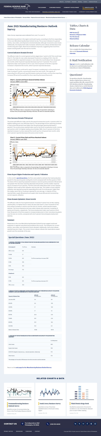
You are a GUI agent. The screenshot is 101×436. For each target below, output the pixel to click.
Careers (85, 1)
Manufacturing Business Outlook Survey (55, 17)
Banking (80, 1)
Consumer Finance (55, 7)
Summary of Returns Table (78, 34)
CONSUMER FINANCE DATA (69, 11)
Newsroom (19, 431)
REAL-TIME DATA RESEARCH (32, 11)
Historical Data (74, 39)
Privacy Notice (8, 431)
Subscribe (29, 431)
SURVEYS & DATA (89, 7)
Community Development (71, 7)
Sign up (72, 64)
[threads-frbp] (91, 424)
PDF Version (73, 32)
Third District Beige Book (80, 404)
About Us (62, 1)
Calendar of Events (93, 1)
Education (74, 1)
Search (96, 7)
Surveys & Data (26, 17)
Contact (37, 431)
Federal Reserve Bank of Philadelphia (17, 7)
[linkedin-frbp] (75, 424)
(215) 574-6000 (55, 424)
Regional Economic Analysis (51, 11)
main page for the (33, 367)
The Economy (42, 7)
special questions (22, 178)
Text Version (74, 36)
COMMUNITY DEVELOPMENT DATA (88, 11)
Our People (67, 1)
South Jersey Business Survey (50, 404)
